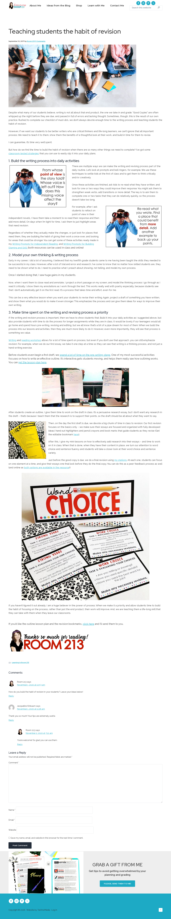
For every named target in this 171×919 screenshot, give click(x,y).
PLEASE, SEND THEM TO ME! (117, 883)
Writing (12, 340)
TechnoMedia (43, 910)
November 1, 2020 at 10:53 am (31, 685)
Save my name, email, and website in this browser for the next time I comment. (47, 838)
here (76, 434)
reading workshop (31, 340)
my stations (120, 460)
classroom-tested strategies (24, 153)
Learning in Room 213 (20, 662)
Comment (14, 762)
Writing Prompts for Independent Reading (35, 244)
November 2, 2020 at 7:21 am (39, 733)
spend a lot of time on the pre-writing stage (85, 354)
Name (12, 810)
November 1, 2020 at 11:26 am (31, 709)
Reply (11, 696)
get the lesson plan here (32, 362)
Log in (54, 910)
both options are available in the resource (46, 467)
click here (88, 623)
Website (12, 830)
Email (12, 820)
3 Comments (40, 41)
